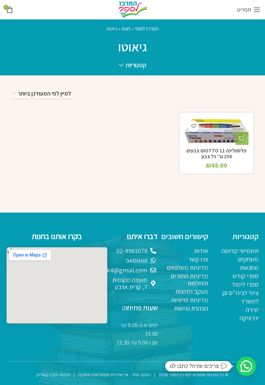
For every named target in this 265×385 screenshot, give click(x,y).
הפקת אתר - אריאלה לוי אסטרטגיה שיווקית (114, 375)
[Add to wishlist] (193, 126)
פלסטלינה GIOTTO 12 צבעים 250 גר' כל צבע (216, 153)
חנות (126, 28)
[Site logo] (132, 9)
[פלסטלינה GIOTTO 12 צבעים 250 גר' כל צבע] (217, 131)
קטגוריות (136, 65)
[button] (242, 138)
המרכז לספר (146, 28)
